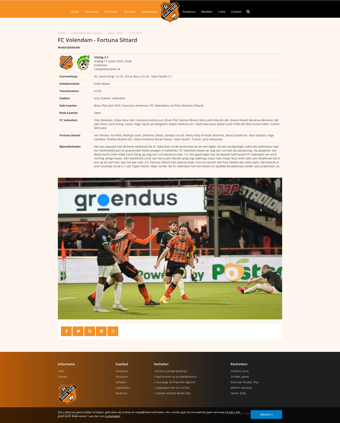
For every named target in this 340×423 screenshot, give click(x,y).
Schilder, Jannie (240, 376)
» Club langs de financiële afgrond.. (175, 382)
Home (75, 11)
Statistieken (149, 11)
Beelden (207, 11)
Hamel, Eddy (238, 393)
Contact (236, 11)
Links (221, 11)
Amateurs (189, 11)
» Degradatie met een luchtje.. (172, 388)
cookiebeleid (112, 416)
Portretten (111, 11)
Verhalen (130, 11)
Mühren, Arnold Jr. (241, 388)
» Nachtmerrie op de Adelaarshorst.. (176, 376)
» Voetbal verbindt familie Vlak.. (172, 393)
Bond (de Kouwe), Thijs (245, 382)
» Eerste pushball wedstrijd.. (171, 371)
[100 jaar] (170, 12)
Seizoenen (92, 11)
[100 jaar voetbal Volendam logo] (84, 394)
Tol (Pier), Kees (240, 371)
